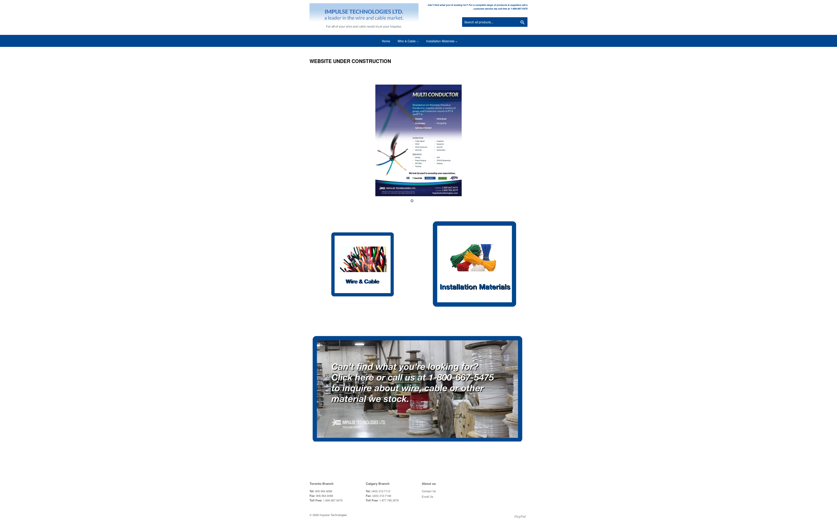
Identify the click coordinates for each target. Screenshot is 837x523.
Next (518, 140)
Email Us (427, 496)
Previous (319, 140)
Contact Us (429, 491)
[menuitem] (383, 41)
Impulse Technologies (333, 515)
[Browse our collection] (362, 266)
